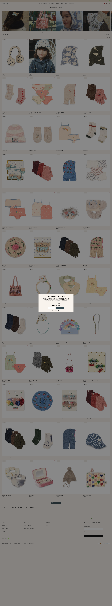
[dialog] (56, 303)
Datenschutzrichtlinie (56, 301)
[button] (56, 310)
